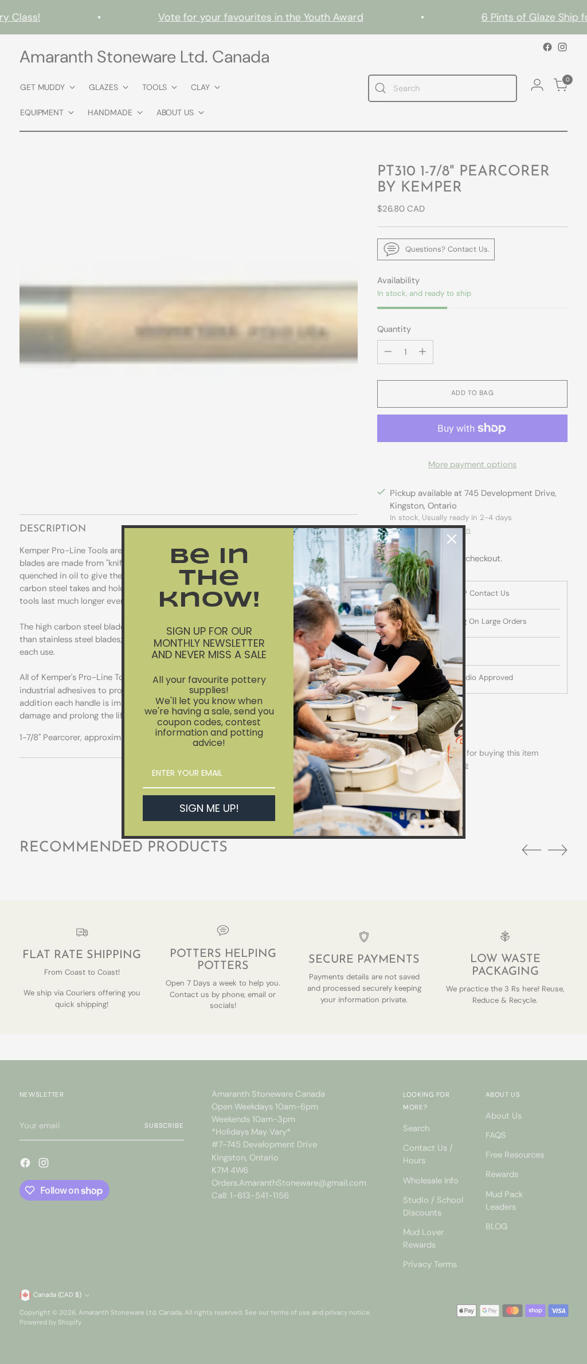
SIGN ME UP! (209, 808)
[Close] (451, 539)
